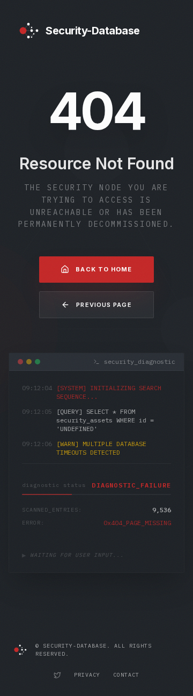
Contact (126, 674)
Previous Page (103, 304)
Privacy (87, 674)
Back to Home (104, 269)
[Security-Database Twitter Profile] (57, 675)
